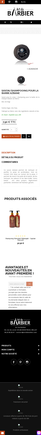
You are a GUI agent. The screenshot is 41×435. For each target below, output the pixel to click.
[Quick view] (34, 234)
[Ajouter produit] (29, 136)
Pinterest (9, 2)
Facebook (2, 2)
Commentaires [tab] (10, 162)
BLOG (23, 2)
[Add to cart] (6, 234)
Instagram (16, 2)
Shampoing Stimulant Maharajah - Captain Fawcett (20, 239)
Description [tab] (8, 153)
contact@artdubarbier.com (26, 332)
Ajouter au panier (12, 136)
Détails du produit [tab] (12, 157)
